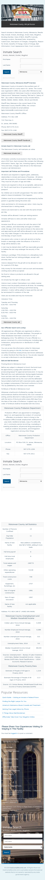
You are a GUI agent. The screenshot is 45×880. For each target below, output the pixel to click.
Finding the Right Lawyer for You (14, 701)
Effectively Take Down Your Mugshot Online (18, 717)
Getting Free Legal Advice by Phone (15, 709)
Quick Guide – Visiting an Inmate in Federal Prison (20, 697)
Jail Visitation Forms (11, 767)
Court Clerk (8, 763)
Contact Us (8, 778)
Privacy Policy (9, 774)
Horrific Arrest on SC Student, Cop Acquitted (18, 815)
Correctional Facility (11, 759)
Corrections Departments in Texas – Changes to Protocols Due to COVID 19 (19, 799)
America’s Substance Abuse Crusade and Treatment (21, 705)
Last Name (6, 65)
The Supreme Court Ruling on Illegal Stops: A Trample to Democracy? (22, 807)
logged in (14, 733)
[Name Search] (22, 12)
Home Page (8, 747)
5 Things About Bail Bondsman (13, 713)
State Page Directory (11, 751)
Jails (5, 755)
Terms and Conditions (12, 771)
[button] (40, 13)
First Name (6, 59)
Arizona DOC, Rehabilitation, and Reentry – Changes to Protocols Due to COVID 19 (22, 791)
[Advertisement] (22, 506)
